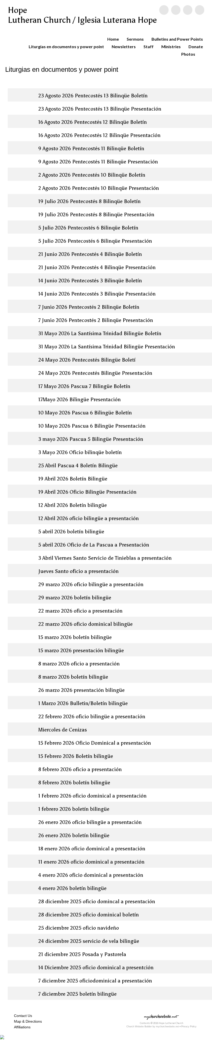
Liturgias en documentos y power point (66, 46)
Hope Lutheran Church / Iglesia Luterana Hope (82, 15)
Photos (188, 54)
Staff (148, 46)
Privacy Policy (188, 1026)
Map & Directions (27, 1021)
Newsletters (124, 46)
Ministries (171, 46)
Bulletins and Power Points (177, 39)
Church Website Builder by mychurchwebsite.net (152, 1026)
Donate (195, 46)
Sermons (135, 39)
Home (113, 39)
